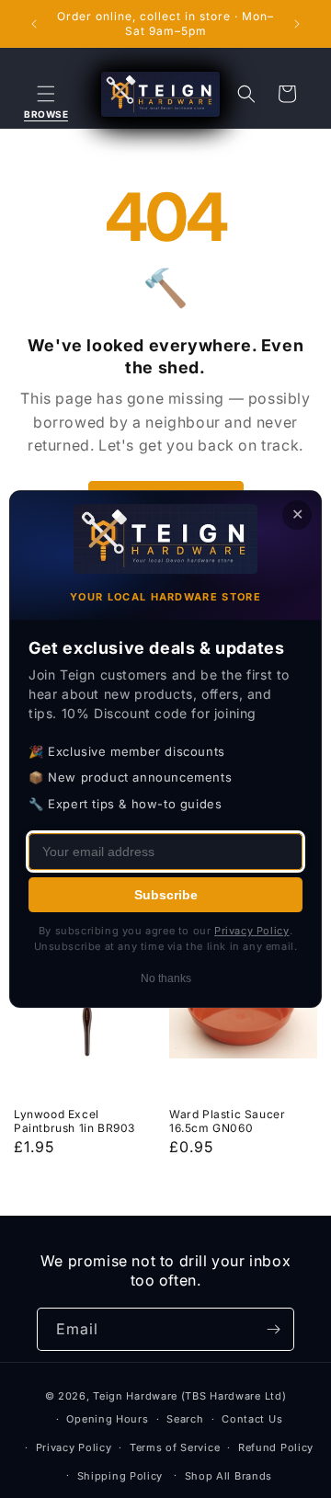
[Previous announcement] (34, 24)
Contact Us (252, 1418)
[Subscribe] (273, 1329)
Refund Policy (276, 1447)
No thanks (166, 978)
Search (184, 1418)
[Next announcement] (297, 24)
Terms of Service (175, 1447)
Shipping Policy (120, 1475)
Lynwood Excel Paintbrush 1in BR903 (74, 1121)
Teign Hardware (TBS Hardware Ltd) (189, 1395)
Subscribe (166, 894)
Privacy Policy (74, 1447)
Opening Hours (107, 1418)
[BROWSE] (46, 94)
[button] (46, 94)
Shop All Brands (229, 1475)
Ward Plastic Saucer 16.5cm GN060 (227, 1121)
